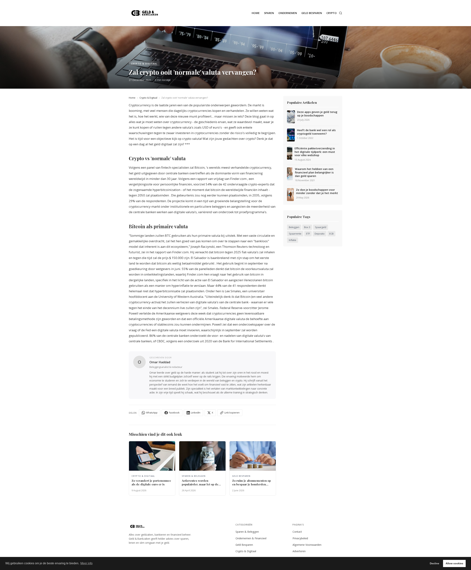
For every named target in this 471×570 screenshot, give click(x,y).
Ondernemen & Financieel (251, 538)
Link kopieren (232, 412)
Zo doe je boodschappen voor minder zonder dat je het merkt (317, 191)
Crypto (331, 13)
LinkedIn (195, 412)
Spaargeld (320, 227)
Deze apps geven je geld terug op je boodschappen (317, 113)
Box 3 (307, 227)
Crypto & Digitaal (148, 97)
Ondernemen (287, 13)
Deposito (320, 233)
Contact (297, 531)
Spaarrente (295, 233)
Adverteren (299, 551)
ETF (308, 233)
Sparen (269, 13)
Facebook (174, 412)
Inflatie (292, 240)
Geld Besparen (311, 13)
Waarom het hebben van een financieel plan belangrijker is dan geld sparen (314, 172)
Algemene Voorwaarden (307, 544)
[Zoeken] (340, 13)
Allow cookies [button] (454, 563)
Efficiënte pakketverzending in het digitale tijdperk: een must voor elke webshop (315, 152)
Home (256, 13)
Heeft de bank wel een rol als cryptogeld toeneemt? (316, 132)
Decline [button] (434, 563)
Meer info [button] (86, 563)
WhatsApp (151, 412)
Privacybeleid (300, 538)
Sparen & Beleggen (247, 531)
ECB (331, 233)
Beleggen (294, 227)
